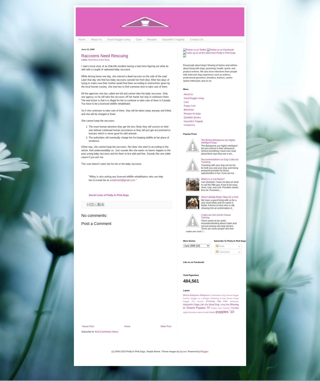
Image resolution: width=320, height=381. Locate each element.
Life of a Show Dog (209, 304)
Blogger (204, 351)
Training (226, 308)
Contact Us (196, 39)
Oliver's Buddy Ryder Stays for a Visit (219, 197)
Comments (224, 252)
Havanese (234, 301)
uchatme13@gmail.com (122, 180)
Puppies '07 (203, 307)
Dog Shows (227, 295)
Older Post (166, 326)
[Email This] (88, 204)
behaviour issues (196, 312)
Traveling (234, 308)
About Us (96, 39)
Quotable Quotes (192, 117)
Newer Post (88, 326)
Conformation (215, 295)
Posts (221, 246)
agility (185, 312)
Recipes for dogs (192, 113)
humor (212, 312)
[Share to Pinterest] (102, 204)
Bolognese (204, 295)
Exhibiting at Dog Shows (221, 298)
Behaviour (189, 109)
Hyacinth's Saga (191, 304)
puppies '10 (225, 312)
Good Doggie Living (118, 39)
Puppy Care (190, 106)
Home (81, 39)
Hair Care (222, 301)
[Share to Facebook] (99, 204)
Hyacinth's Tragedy (173, 39)
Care (139, 39)
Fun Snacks (198, 301)
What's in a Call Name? (213, 179)
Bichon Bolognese (191, 295)
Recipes (152, 39)
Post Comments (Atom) (106, 331)
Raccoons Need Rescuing (104, 55)
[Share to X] (95, 204)
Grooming (210, 301)
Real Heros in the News (99, 60)
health (206, 312)
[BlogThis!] (92, 204)
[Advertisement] (126, 314)
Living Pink (225, 304)
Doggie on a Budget (200, 298)
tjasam (183, 351)
